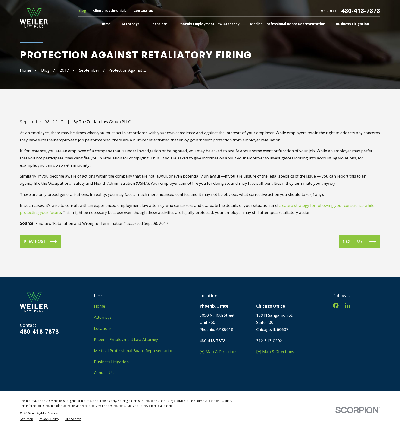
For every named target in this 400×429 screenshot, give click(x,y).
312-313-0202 (269, 340)
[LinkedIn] (347, 305)
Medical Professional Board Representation (133, 350)
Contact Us (143, 10)
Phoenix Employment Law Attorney (126, 339)
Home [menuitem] (105, 23)
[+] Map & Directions (218, 351)
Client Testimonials (109, 10)
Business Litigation (111, 361)
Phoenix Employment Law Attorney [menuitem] (208, 23)
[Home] (34, 18)
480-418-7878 (360, 11)
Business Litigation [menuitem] (352, 23)
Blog (82, 10)
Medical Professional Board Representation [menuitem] (287, 23)
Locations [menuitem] (159, 23)
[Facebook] (336, 305)
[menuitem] (26, 419)
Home (99, 306)
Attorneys (103, 317)
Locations (103, 328)
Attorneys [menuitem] (130, 23)
